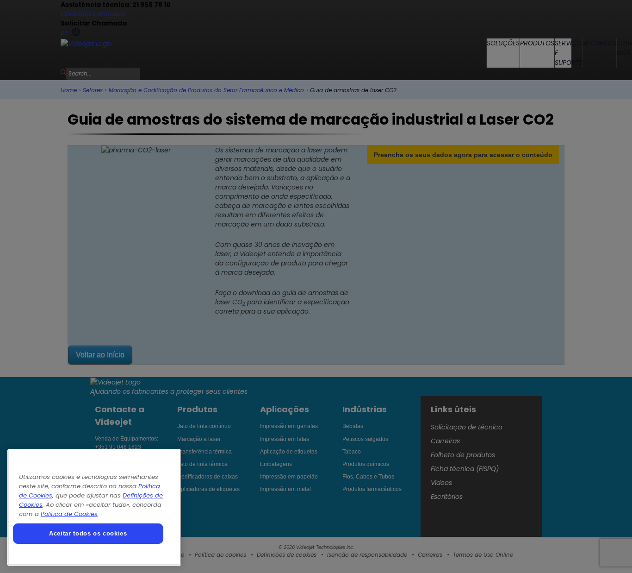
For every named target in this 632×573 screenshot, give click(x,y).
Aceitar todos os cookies (88, 533)
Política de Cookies (69, 514)
